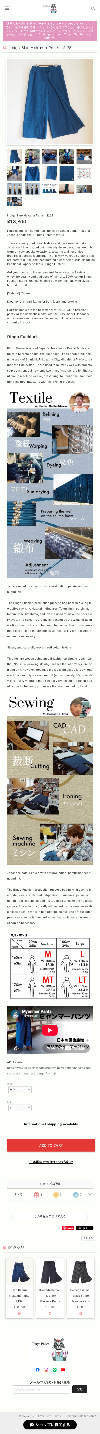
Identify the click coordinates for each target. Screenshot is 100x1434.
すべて (18, 1194)
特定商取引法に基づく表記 (81, 1416)
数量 (9, 1102)
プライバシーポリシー (52, 1416)
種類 (9, 1084)
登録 (80, 1389)
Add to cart (51, 1145)
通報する (88, 1238)
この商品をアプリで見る (50, 1216)
